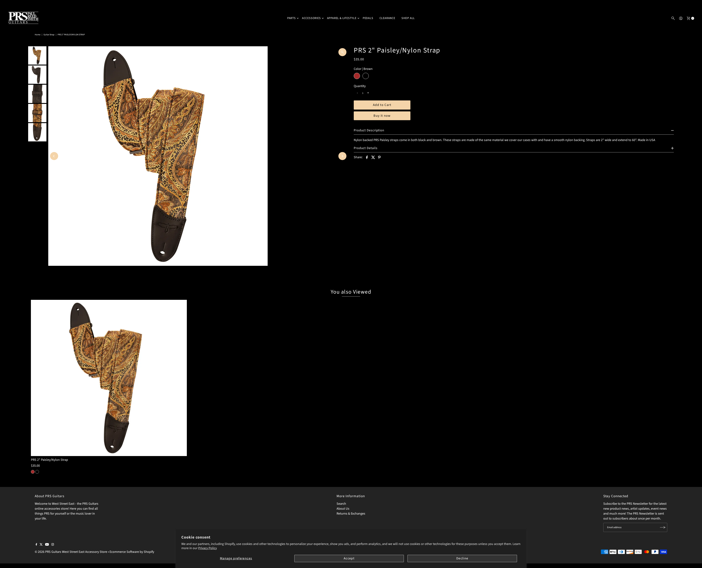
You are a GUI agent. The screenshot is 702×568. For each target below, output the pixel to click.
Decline (462, 558)
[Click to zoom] (342, 52)
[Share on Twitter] (373, 157)
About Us (343, 508)
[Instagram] (52, 545)
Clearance (387, 18)
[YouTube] (47, 545)
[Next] (342, 156)
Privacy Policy (207, 548)
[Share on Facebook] (367, 157)
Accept (349, 558)
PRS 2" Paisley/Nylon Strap (49, 460)
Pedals (368, 18)
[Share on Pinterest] (379, 157)
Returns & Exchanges (351, 513)
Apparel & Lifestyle (341, 18)
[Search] (673, 18)
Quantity (360, 86)
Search (341, 503)
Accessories (311, 18)
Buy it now (382, 115)
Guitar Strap (49, 34)
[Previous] (54, 156)
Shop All (408, 18)
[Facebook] (36, 545)
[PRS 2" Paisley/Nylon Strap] (109, 378)
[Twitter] (41, 545)
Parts (291, 18)
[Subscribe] (662, 527)
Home (37, 34)
